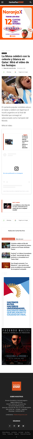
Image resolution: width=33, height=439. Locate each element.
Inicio (3, 50)
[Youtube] (23, 426)
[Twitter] (18, 426)
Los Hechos (14, 432)
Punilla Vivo (10, 434)
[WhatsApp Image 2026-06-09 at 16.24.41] (16, 364)
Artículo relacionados (8, 239)
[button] (30, 2)
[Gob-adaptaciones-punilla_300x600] (16, 327)
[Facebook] (10, 426)
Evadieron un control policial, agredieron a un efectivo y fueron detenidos (25, 141)
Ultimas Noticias (6, 432)
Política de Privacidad (25, 434)
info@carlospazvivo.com (20, 414)
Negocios (16, 434)
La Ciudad (21, 432)
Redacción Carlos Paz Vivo (10, 68)
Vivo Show (8, 50)
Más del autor (19, 239)
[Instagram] (14, 426)
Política (4, 434)
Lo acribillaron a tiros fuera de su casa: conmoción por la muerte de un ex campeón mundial (21, 207)
